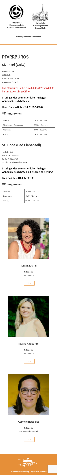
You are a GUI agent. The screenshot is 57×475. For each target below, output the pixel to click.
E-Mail (29, 283)
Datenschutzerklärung (20, 472)
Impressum (34, 472)
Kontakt (43, 472)
